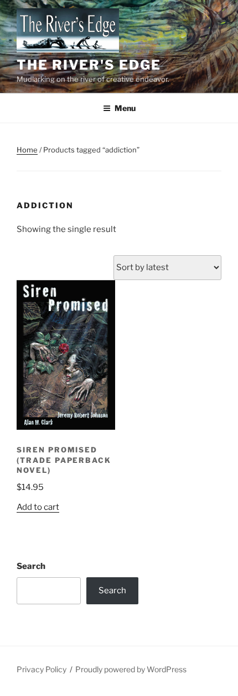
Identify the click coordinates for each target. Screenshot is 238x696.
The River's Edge (89, 65)
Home (27, 149)
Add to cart (38, 507)
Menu (125, 108)
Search (31, 566)
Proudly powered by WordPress (131, 669)
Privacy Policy (41, 669)
